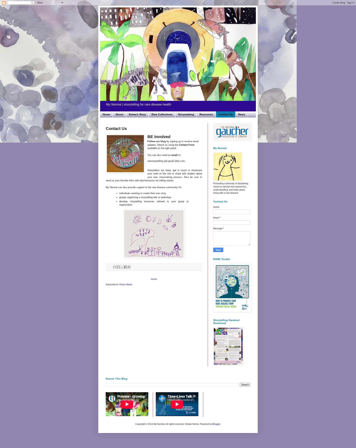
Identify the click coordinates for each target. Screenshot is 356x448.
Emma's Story (137, 114)
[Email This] (115, 267)
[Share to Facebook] (125, 267)
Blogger (216, 424)
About (119, 114)
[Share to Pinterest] (129, 267)
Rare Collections (161, 114)
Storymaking (186, 114)
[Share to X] (122, 267)
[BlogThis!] (118, 267)
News (241, 114)
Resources (206, 114)
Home (106, 114)
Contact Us (226, 114)
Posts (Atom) (125, 284)
